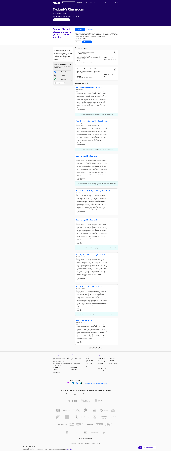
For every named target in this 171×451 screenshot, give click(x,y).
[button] (61, 19)
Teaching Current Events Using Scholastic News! (92, 255)
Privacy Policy (69, 449)
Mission (88, 356)
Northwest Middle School (59, 13)
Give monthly (100, 365)
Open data (111, 361)
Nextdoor (63, 79)
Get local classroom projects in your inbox (96, 383)
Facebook (63, 71)
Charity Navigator (56, 365)
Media (110, 360)
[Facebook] (77, 383)
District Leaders (88, 390)
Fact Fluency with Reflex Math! (86, 156)
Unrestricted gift (101, 370)
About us (101, 2)
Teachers (72, 390)
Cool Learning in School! (84, 320)
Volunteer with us (101, 366)
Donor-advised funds (102, 361)
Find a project (101, 356)
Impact (88, 358)
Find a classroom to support (68, 2)
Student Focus (89, 360)
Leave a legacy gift (102, 368)
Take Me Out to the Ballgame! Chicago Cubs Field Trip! (94, 191)
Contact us (111, 365)
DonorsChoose (56, 3)
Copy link (69, 83)
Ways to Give (101, 355)
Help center (111, 356)
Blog (113, 360)
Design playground (113, 363)
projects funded (73, 368)
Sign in (116, 2)
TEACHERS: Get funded (82, 2)
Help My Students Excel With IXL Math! (89, 87)
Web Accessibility (90, 366)
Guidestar (65, 365)
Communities (111, 358)
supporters (56, 368)
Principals (79, 390)
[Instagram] (68, 383)
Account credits (101, 358)
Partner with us (93, 2)
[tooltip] (78, 16)
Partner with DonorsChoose (85, 438)
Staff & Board (89, 363)
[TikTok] (81, 383)
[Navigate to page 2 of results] (102, 348)
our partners (101, 394)
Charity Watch (77, 363)
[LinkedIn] (72, 383)
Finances (88, 361)
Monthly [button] (80, 29)
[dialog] (85, 447)
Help (106, 2)
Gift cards (100, 360)
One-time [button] (90, 29)
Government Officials (104, 390)
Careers (88, 365)
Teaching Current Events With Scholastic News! (92, 121)
